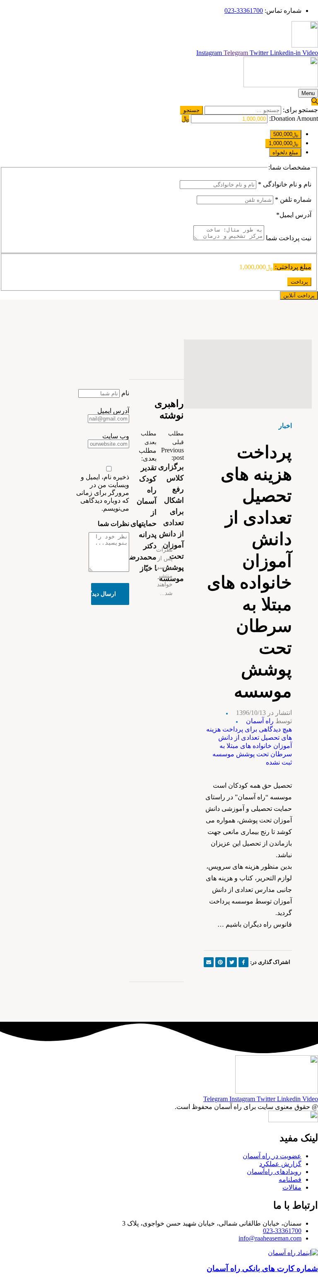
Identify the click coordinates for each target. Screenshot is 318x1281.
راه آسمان (260, 720)
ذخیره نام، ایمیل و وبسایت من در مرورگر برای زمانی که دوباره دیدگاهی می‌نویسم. (102, 492)
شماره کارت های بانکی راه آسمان (262, 1268)
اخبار (285, 425)
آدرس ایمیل (293, 214)
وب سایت (115, 436)
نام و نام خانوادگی (284, 184)
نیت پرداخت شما (287, 237)
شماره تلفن (293, 199)
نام (125, 393)
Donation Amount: (293, 118)
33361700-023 (243, 10)
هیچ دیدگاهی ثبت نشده (249, 746)
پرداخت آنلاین (299, 295)
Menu (308, 93)
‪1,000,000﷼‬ (283, 143)
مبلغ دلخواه (285, 152)
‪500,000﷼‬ (285, 134)
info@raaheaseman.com (269, 1238)
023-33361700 (282, 1230)
